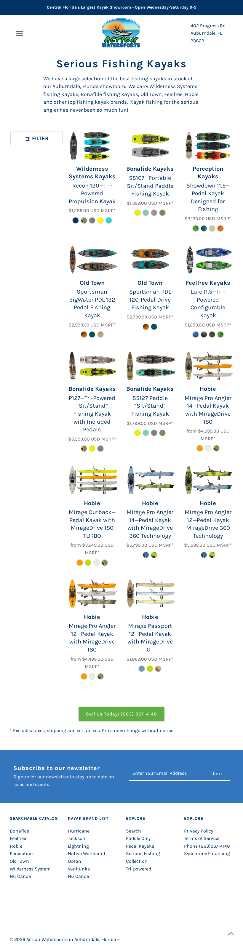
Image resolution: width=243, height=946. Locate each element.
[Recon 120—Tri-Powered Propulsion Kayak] (92, 146)
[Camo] (84, 449)
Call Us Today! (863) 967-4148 (121, 714)
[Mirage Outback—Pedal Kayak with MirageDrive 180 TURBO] (92, 480)
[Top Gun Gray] (100, 449)
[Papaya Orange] (200, 448)
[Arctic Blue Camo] (146, 555)
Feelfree (18, 838)
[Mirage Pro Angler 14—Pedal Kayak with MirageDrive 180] (208, 366)
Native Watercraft (86, 853)
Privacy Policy (198, 831)
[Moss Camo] (196, 228)
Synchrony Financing (207, 853)
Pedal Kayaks (140, 846)
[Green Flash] (220, 334)
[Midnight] (76, 220)
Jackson (76, 838)
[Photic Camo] (92, 334)
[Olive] (162, 213)
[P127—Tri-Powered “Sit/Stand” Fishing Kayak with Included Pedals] (92, 366)
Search (133, 831)
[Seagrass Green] (88, 563)
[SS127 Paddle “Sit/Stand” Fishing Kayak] (150, 366)
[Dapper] (204, 228)
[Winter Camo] (204, 334)
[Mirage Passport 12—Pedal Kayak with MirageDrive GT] (150, 594)
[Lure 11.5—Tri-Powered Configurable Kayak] (208, 259)
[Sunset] (220, 228)
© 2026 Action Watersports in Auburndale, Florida (63, 939)
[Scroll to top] (231, 934)
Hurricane (78, 831)
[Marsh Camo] (100, 334)
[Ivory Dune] (208, 448)
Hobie (16, 846)
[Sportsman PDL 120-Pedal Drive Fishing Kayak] (150, 259)
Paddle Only (138, 838)
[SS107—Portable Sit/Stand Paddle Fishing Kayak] (150, 146)
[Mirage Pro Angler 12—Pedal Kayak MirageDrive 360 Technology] (208, 480)
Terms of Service (201, 838)
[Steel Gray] (92, 220)
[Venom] (137, 213)
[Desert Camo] (212, 334)
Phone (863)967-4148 (207, 846)
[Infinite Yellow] (100, 220)
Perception (21, 853)
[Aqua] (109, 220)
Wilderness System (30, 869)
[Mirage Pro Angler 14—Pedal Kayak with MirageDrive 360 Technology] (150, 480)
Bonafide (19, 831)
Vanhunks (79, 869)
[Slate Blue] (142, 669)
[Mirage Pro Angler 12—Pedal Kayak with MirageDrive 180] (92, 594)
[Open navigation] (31, 33)
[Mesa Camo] (84, 220)
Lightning (78, 846)
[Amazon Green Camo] (154, 555)
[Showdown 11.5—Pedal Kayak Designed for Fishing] (208, 146)
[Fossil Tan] (212, 228)
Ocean (74, 861)
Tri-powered (138, 869)
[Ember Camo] (84, 334)
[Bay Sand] (158, 669)
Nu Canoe (20, 876)
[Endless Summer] (146, 213)
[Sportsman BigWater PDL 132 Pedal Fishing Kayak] (92, 259)
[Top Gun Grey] (154, 213)
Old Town (19, 861)
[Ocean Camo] (196, 334)
